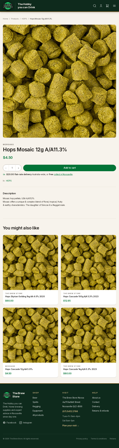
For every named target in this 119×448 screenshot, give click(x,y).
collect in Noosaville (63, 174)
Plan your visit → (70, 425)
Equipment (38, 410)
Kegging (36, 406)
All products (38, 415)
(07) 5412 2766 (70, 411)
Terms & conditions (99, 439)
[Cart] (107, 6)
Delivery (96, 406)
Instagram (27, 422)
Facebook (11, 422)
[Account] (101, 6)
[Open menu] (114, 5)
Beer (35, 397)
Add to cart (70, 167)
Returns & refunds (100, 410)
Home (5, 19)
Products (15, 19)
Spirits (35, 402)
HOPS (24, 19)
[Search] (94, 6)
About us (96, 397)
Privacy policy (82, 439)
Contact (95, 402)
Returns (113, 439)
